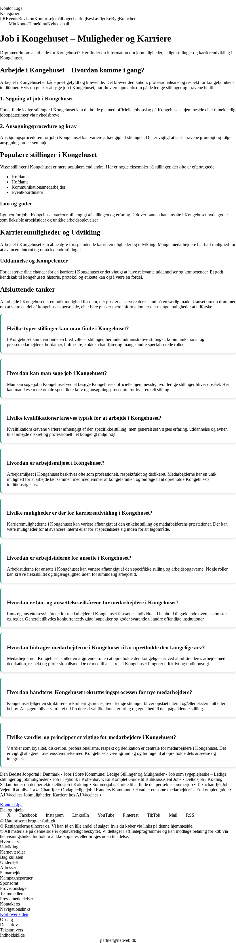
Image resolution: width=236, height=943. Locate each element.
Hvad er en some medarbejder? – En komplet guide (182, 789)
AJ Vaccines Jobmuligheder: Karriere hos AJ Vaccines (49, 794)
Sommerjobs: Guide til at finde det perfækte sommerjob (142, 784)
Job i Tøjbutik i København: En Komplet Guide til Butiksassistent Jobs (117, 779)
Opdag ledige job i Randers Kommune (96, 789)
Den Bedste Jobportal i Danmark (30, 774)
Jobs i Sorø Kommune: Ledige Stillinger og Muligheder (114, 774)
